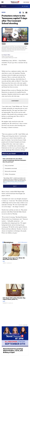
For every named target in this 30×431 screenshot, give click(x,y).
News (4, 12)
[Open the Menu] (2, 2)
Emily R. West (6, 54)
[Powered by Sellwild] (25, 325)
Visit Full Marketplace (22, 242)
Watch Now (26, 2)
